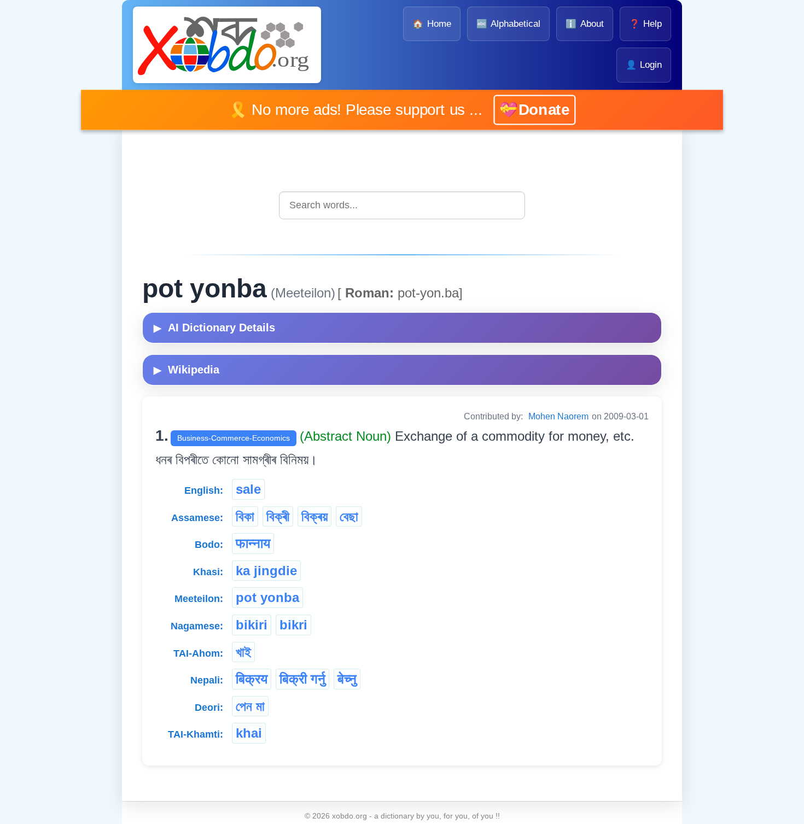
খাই (243, 652)
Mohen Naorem (558, 416)
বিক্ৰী (277, 516)
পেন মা (250, 706)
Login (644, 65)
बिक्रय (251, 678)
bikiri (251, 624)
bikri (293, 624)
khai (249, 733)
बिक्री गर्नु (302, 678)
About (584, 24)
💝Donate (518, 109)
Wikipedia (186, 370)
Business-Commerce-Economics (233, 438)
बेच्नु (347, 678)
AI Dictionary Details (214, 328)
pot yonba (267, 597)
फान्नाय (253, 543)
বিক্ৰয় (314, 516)
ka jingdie (266, 570)
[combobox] (402, 205)
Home (431, 24)
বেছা (349, 516)
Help (645, 24)
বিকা (245, 516)
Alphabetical (508, 24)
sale (248, 489)
